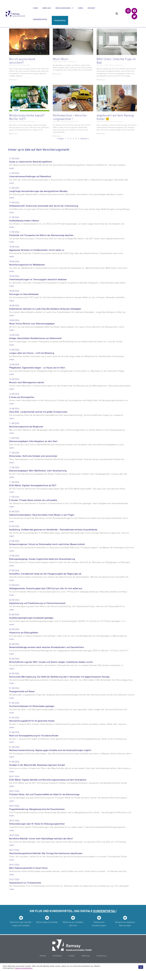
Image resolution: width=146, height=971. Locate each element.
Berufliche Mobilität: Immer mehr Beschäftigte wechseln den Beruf (41, 838)
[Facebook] (134, 11)
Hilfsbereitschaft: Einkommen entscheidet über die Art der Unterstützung (43, 205)
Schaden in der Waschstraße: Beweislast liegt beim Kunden (37, 764)
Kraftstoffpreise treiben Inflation (24, 220)
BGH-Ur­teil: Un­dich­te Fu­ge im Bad (116, 60)
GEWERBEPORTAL (40, 19)
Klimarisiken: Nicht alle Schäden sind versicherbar (33, 455)
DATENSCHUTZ (101, 956)
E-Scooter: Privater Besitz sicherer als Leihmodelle (33, 500)
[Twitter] (134, 16)
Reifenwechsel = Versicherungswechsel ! (70, 117)
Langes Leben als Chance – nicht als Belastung (31, 352)
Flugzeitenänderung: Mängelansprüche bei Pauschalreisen (37, 809)
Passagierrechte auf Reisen (22, 691)
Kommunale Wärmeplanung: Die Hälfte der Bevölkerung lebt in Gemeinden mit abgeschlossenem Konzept (59, 676)
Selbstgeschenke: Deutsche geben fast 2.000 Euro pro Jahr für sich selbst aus (45, 588)
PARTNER (43, 956)
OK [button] (141, 967)
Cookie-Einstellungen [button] (128, 967)
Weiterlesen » (13, 80)
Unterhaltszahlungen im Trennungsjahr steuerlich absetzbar (38, 279)
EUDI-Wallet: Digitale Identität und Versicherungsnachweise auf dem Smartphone (47, 779)
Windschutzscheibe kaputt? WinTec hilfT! (27, 117)
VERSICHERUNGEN (63, 8)
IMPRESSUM (86, 956)
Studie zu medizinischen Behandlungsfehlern (30, 161)
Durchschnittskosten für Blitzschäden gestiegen (31, 706)
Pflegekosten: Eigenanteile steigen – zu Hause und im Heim (37, 367)
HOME (35, 8)
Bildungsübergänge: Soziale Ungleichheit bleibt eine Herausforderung (42, 558)
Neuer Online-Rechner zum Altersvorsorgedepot (32, 323)
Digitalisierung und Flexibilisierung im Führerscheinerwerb (37, 603)
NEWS (80, 8)
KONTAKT (91, 8)
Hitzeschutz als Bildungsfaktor (23, 632)
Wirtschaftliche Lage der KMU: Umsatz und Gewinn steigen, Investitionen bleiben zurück (51, 661)
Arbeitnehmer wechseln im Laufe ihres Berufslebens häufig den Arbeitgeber (45, 308)
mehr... (12, 168)
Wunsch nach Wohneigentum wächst (26, 382)
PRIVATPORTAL (60, 20)
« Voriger (60, 138)
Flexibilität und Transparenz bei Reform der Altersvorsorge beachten (41, 235)
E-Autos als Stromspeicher (21, 397)
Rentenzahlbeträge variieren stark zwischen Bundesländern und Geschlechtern (46, 647)
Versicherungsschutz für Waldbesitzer (27, 264)
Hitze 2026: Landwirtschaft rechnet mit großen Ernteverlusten (38, 411)
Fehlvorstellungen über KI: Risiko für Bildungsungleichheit (37, 823)
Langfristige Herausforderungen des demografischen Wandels (38, 191)
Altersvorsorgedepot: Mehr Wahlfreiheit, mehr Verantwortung (37, 470)
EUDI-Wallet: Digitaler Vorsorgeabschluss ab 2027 (32, 485)
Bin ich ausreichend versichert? (22, 60)
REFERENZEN (57, 956)
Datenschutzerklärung (23, 968)
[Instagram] (128, 11)
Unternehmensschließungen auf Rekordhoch (30, 176)
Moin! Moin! (60, 59)
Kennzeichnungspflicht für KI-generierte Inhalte (31, 720)
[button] (117, 13)
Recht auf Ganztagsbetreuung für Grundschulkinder (34, 735)
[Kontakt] (72, 945)
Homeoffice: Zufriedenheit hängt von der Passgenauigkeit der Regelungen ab (45, 573)
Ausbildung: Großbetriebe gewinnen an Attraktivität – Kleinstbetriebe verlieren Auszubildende (53, 529)
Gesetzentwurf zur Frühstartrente (25, 882)
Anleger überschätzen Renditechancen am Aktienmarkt (35, 338)
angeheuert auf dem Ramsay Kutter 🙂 (115, 117)
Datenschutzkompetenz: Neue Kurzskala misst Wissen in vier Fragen (41, 514)
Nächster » (84, 138)
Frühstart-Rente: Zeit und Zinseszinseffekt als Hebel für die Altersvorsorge (44, 794)
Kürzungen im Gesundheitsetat (24, 294)
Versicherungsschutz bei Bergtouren (26, 426)
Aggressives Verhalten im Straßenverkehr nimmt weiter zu (36, 249)
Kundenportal (104, 911)
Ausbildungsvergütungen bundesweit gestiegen (31, 617)
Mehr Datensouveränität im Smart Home (28, 867)
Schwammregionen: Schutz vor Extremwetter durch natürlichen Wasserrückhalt (47, 544)
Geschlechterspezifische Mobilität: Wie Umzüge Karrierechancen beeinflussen (45, 853)
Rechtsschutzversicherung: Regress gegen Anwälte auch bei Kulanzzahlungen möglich (50, 750)
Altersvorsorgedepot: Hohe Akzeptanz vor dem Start (33, 441)
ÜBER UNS (46, 8)
